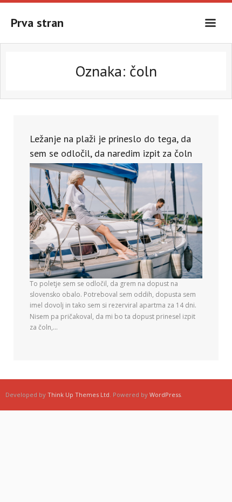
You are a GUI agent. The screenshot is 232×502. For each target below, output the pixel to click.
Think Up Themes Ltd (78, 395)
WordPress (165, 395)
